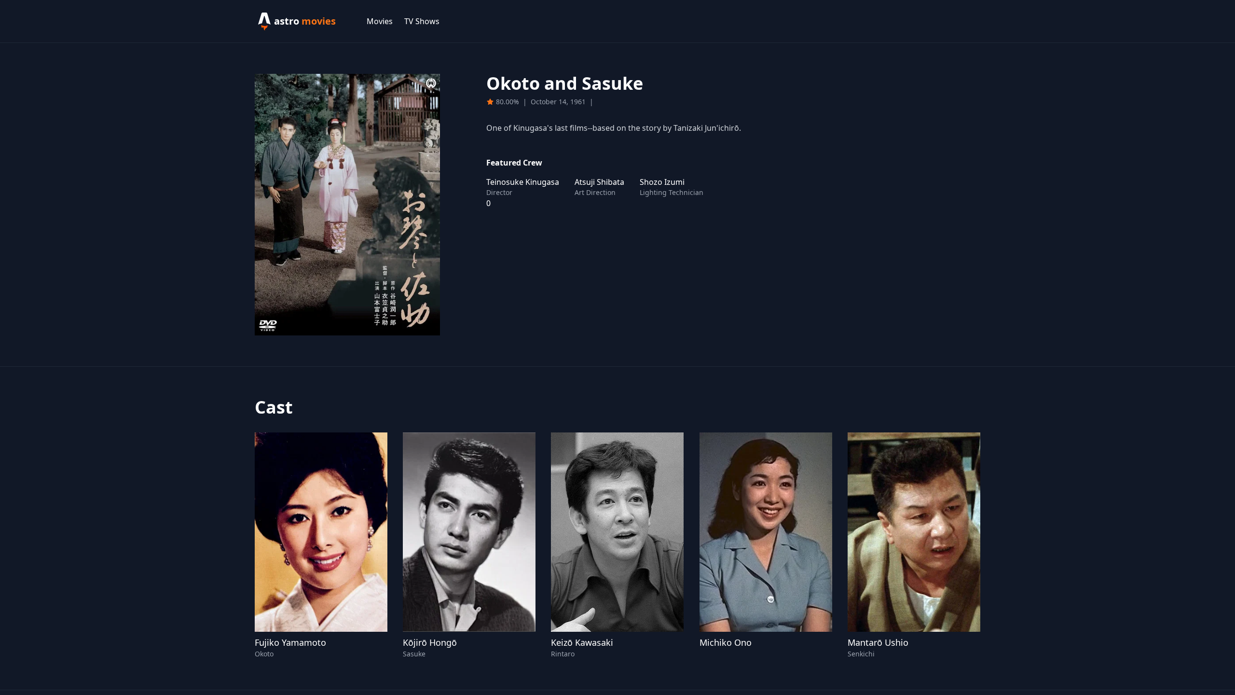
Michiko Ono (726, 642)
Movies (380, 21)
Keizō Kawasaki (582, 642)
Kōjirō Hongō (430, 642)
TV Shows (421, 21)
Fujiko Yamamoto (290, 642)
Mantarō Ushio (878, 642)
